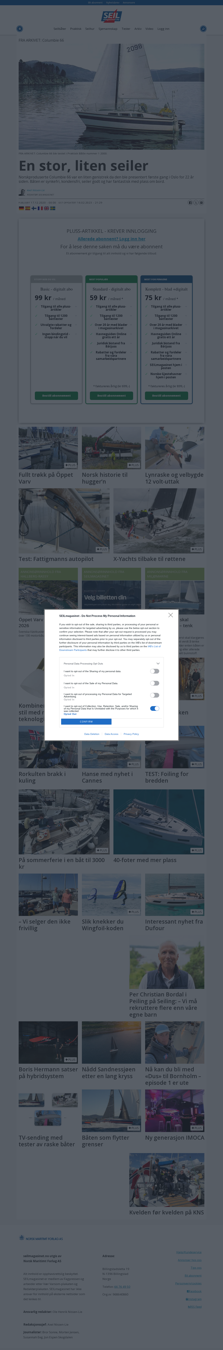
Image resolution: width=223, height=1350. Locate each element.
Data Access (111, 734)
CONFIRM (86, 721)
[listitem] (111, 663)
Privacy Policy (131, 734)
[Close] (171, 616)
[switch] (154, 671)
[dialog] (111, 675)
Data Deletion (91, 734)
